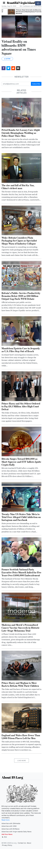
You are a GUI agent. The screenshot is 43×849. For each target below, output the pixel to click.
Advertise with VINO (9, 826)
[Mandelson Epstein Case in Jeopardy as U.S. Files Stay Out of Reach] (21, 331)
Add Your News (7, 834)
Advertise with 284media (11, 823)
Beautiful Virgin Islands (21, 3)
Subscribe (36, 84)
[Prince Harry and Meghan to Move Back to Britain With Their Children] (21, 665)
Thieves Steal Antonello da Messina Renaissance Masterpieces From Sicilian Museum (24, 11)
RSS (5, 837)
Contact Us (22, 843)
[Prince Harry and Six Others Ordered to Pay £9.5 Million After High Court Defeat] (21, 386)
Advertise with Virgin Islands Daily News (16, 832)
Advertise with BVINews (10, 829)
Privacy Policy (7, 845)
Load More (21, 760)
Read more (5, 820)
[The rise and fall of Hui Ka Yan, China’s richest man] (21, 168)
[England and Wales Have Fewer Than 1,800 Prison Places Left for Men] (21, 718)
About (29, 843)
